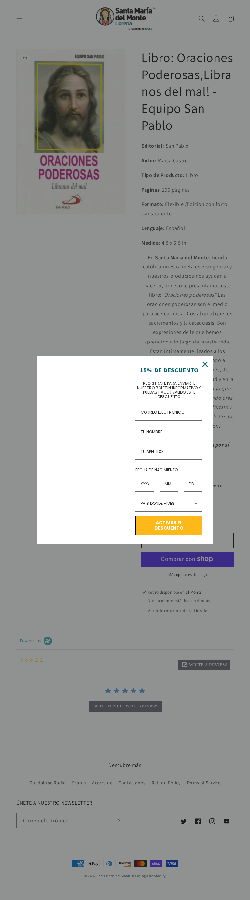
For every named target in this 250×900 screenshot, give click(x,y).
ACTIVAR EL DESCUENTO (169, 525)
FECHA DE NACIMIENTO (156, 470)
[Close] (205, 364)
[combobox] (168, 504)
